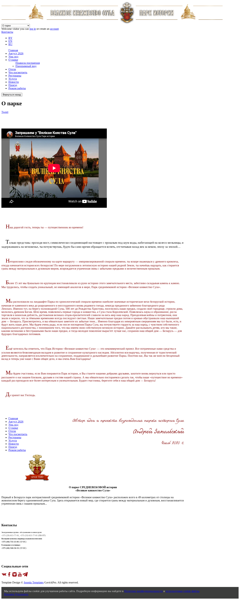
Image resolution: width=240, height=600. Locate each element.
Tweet (4, 112)
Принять (9, 594)
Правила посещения (27, 62)
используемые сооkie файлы (182, 591)
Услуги (12, 78)
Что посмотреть (17, 72)
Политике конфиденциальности (143, 591)
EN (10, 41)
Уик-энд (13, 56)
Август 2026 (15, 53)
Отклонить (21, 594)
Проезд (12, 85)
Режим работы (17, 88)
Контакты (7, 31)
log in (33, 28)
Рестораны (14, 75)
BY (10, 37)
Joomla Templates (34, 582)
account (54, 28)
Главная (13, 50)
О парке (13, 59)
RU (10, 44)
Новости (13, 81)
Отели (12, 69)
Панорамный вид (25, 66)
